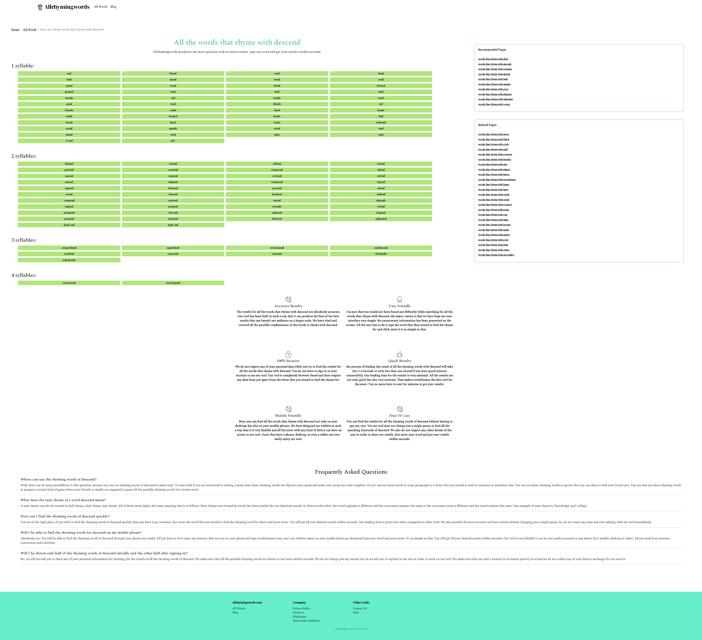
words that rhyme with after (493, 59)
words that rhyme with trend (493, 200)
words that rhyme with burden (494, 159)
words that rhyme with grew (493, 240)
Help (356, 612)
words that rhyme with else (492, 164)
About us (298, 612)
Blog (113, 7)
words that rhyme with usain (493, 230)
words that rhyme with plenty (494, 235)
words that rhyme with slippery (495, 94)
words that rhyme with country (495, 204)
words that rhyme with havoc (494, 174)
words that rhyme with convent (495, 154)
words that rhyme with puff (493, 149)
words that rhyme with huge (493, 220)
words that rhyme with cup (492, 215)
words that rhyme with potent (494, 225)
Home (15, 29)
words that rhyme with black (493, 139)
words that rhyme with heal (493, 79)
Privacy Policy (301, 608)
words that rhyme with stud (493, 245)
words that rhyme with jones (493, 210)
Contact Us (360, 608)
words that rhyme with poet (493, 89)
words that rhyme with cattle (493, 194)
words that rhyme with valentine (495, 99)
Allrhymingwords (66, 7)
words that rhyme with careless (495, 69)
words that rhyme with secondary (496, 255)
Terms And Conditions (306, 621)
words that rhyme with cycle (493, 144)
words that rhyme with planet (494, 169)
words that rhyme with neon (493, 134)
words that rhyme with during (494, 74)
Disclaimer (299, 617)
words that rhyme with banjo (493, 184)
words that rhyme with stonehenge (497, 179)
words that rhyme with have (493, 189)
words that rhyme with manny (494, 84)
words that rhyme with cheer (493, 250)
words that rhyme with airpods (494, 64)
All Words (100, 7)
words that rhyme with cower (494, 104)
